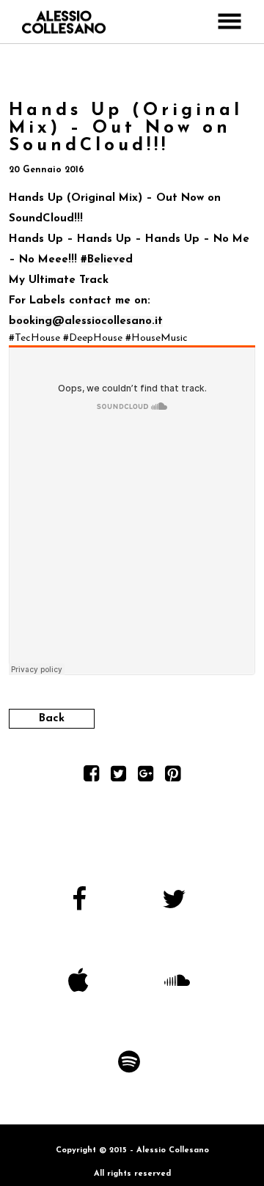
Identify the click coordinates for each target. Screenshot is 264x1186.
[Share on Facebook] (91, 777)
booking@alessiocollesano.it (86, 321)
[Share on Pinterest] (172, 777)
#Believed (107, 259)
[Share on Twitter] (118, 777)
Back (52, 718)
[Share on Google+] (145, 777)
